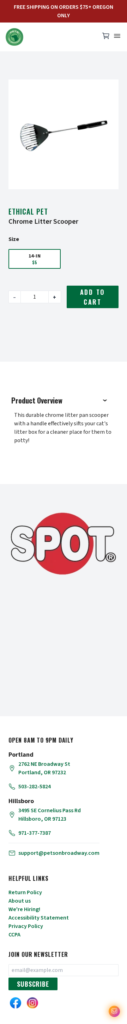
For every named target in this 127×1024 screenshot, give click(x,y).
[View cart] (106, 38)
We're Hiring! (24, 909)
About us (19, 901)
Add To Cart (92, 296)
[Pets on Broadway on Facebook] (15, 1003)
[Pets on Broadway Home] (49, 37)
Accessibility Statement (38, 918)
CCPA (14, 935)
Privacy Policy (25, 926)
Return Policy (25, 892)
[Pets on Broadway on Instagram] (32, 1003)
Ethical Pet (28, 211)
